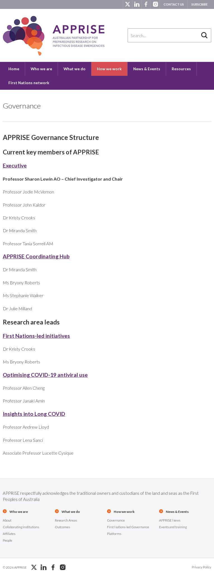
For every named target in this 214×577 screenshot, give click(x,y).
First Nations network (28, 83)
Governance (116, 520)
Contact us (174, 4)
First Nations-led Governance (128, 527)
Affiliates (9, 534)
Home (13, 69)
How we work (109, 69)
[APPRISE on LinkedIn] (136, 4)
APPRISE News (169, 520)
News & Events (146, 69)
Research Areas (66, 520)
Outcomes (62, 527)
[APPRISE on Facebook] (145, 4)
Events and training (173, 527)
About (7, 520)
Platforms (114, 534)
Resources (181, 69)
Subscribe (199, 4)
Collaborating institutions (21, 527)
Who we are (41, 69)
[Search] (204, 35)
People (7, 540)
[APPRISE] (53, 36)
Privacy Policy (201, 567)
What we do (75, 69)
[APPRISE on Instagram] (155, 4)
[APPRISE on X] (127, 4)
